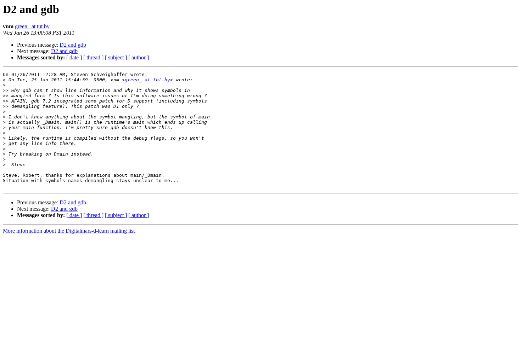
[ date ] (74, 57)
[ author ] (138, 57)
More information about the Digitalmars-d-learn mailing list (69, 231)
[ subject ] (116, 57)
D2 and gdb (73, 45)
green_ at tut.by (32, 26)
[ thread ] (93, 57)
